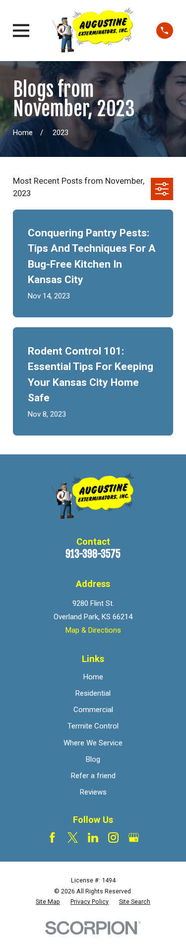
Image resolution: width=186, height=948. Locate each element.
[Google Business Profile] (133, 837)
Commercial (93, 709)
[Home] (93, 30)
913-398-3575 (93, 554)
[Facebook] (52, 837)
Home (93, 676)
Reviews (93, 792)
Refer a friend (93, 775)
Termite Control (93, 726)
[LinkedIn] (93, 837)
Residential (93, 693)
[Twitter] (72, 837)
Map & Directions (93, 630)
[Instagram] (113, 837)
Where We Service (93, 742)
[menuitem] (48, 901)
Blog (93, 759)
